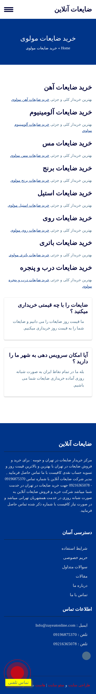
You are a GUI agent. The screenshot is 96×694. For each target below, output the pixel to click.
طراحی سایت (79, 685)
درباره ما (80, 585)
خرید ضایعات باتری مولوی (29, 255)
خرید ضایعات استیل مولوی (28, 205)
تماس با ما (78, 595)
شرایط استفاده (74, 548)
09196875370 (65, 634)
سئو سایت (56, 685)
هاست (40, 685)
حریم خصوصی (75, 558)
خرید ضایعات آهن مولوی (30, 100)
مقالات (81, 576)
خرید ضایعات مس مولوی (29, 156)
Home (65, 48)
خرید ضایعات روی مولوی (29, 230)
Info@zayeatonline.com (55, 625)
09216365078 (65, 644)
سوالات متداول (74, 567)
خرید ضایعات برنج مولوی (29, 181)
